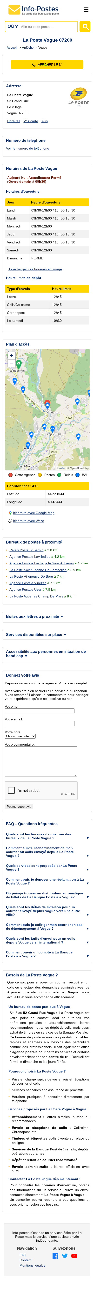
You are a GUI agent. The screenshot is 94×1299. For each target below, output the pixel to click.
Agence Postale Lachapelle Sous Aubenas (41, 563)
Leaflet (61, 468)
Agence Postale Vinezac (27, 583)
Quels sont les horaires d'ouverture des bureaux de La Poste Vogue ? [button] (38, 836)
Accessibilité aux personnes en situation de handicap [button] (46, 654)
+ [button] (11, 356)
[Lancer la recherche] (85, 26)
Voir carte (31, 121)
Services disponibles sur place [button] (36, 635)
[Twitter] (65, 1256)
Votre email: (14, 719)
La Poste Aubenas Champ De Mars (36, 596)
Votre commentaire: (20, 744)
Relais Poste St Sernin (26, 550)
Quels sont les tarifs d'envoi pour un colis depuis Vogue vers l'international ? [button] (40, 940)
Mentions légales (32, 1265)
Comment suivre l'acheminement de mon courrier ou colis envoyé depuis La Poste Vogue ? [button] (40, 852)
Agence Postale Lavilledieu (29, 557)
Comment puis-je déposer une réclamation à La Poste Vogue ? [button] (45, 881)
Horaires (13, 121)
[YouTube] (74, 1256)
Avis (44, 121)
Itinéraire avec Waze (28, 521)
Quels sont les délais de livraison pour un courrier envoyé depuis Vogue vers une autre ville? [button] (43, 911)
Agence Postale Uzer (25, 589)
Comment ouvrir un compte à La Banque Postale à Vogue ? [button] (39, 954)
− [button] (11, 363)
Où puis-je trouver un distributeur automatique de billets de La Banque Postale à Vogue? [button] (44, 895)
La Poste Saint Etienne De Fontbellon (38, 570)
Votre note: (13, 732)
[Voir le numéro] (47, 64)
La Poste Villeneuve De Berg (31, 576)
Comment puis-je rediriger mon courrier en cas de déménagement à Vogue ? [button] (44, 926)
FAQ (23, 1255)
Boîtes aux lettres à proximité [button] (35, 616)
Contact (25, 1260)
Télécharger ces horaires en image (35, 269)
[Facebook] (55, 1256)
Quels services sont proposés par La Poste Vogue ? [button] (41, 867)
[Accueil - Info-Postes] (34, 15)
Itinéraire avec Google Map (33, 513)
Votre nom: (13, 706)
